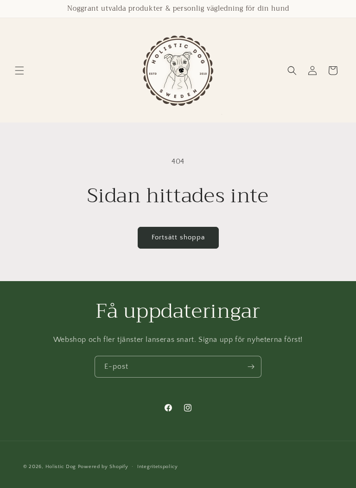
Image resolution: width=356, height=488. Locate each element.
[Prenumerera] (251, 367)
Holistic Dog (60, 466)
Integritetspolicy (157, 466)
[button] (19, 70)
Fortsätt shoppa (178, 237)
